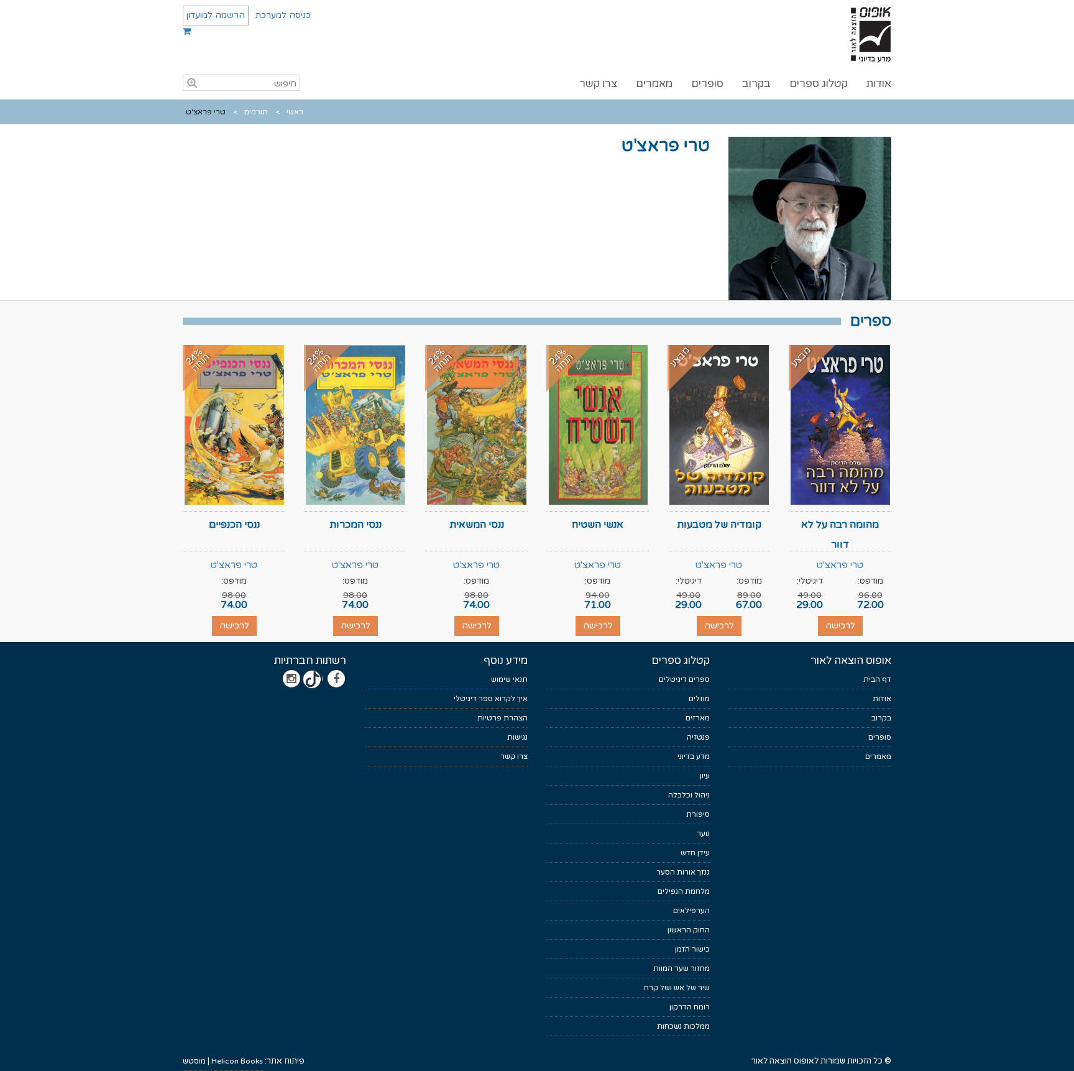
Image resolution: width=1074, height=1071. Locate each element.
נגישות (517, 737)
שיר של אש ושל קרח (677, 987)
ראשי (295, 112)
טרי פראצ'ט (840, 565)
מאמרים (654, 83)
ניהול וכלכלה (689, 795)
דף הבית (877, 679)
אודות (878, 83)
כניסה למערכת (283, 15)
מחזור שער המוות (681, 968)
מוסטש (194, 1061)
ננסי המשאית (476, 524)
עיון (705, 775)
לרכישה (840, 625)
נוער (703, 833)
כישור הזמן (692, 949)
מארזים (698, 718)
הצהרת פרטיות (502, 718)
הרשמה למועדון (215, 15)
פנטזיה (698, 737)
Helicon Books (237, 1061)
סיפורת (698, 814)
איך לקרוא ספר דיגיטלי (491, 698)
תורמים (256, 112)
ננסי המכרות (355, 524)
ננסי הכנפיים (234, 524)
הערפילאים (691, 910)
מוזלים (699, 698)
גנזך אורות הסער (683, 872)
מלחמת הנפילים (684, 891)
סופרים (707, 83)
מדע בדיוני (693, 756)
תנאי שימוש (509, 679)
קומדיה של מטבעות (719, 524)
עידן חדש (695, 852)
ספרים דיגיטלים (684, 679)
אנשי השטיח (597, 524)
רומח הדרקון (689, 1007)
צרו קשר (598, 83)
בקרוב (756, 83)
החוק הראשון (689, 930)
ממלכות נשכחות (683, 1026)
